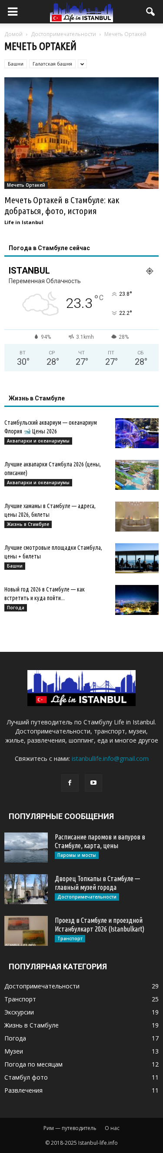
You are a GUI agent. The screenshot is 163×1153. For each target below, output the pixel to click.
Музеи (13, 1051)
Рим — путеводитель (69, 1128)
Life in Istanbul (23, 222)
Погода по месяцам (33, 1064)
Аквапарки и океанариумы (38, 441)
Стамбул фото (26, 1077)
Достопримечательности (86, 897)
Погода (15, 608)
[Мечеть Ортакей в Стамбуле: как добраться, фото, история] (81, 133)
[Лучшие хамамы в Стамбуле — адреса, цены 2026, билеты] (137, 517)
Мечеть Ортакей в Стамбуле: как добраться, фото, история (61, 205)
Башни (15, 63)
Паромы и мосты (76, 855)
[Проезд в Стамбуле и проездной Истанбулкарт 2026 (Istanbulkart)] (26, 931)
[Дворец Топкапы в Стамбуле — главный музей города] (26, 889)
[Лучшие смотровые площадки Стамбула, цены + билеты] (137, 558)
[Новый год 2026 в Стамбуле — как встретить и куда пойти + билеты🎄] (137, 600)
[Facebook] (70, 783)
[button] (151, 11)
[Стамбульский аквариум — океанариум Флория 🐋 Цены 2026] (137, 433)
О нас (112, 1128)
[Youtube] (93, 783)
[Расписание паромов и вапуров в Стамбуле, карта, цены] (26, 847)
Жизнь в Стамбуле (28, 524)
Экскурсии (19, 1012)
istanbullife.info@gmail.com (110, 758)
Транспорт (70, 938)
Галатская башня (52, 63)
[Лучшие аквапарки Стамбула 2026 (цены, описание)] (137, 475)
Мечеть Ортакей (26, 185)
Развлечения (23, 1090)
